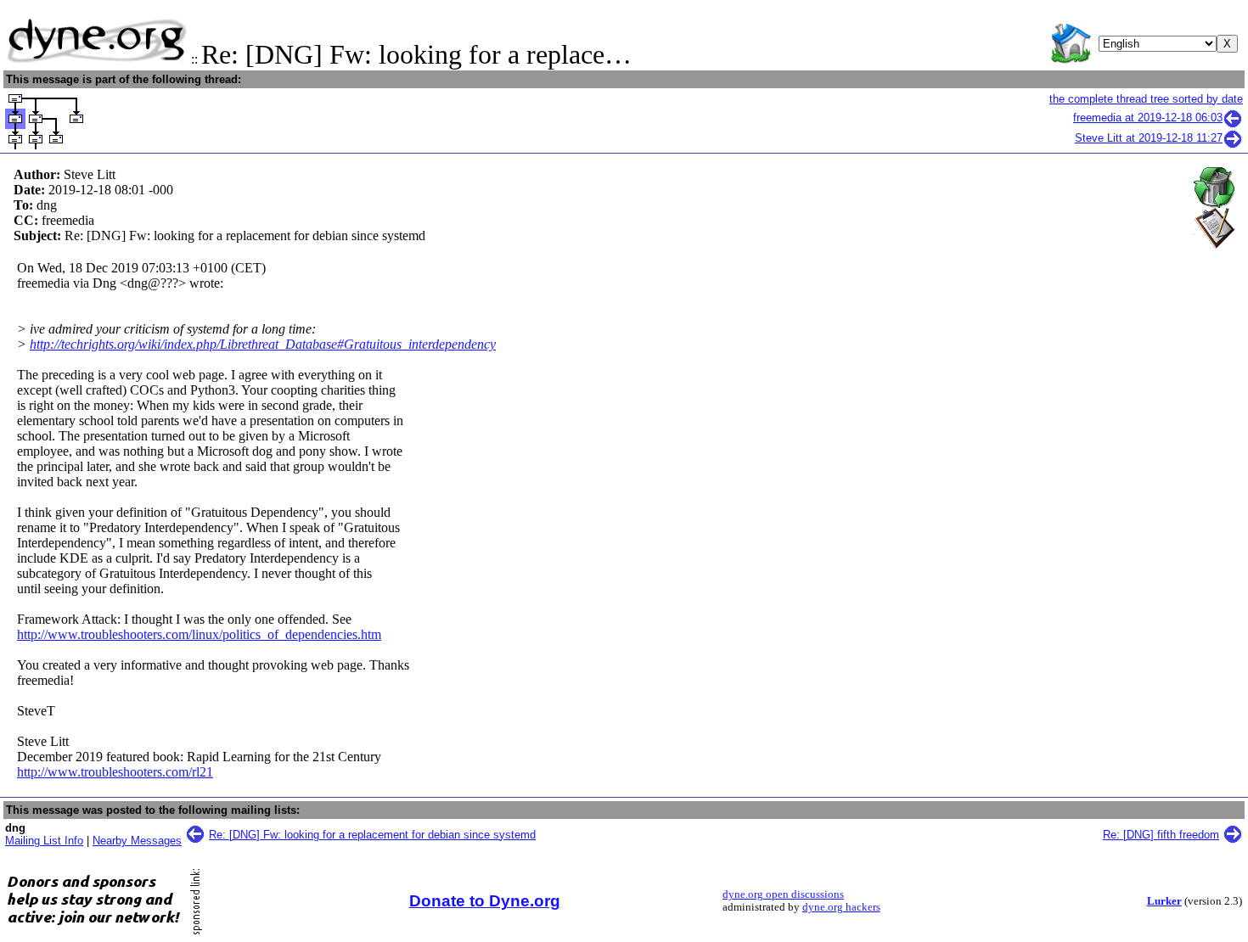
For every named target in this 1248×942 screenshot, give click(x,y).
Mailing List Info (44, 840)
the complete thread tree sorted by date (1146, 99)
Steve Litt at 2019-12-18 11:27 (1149, 138)
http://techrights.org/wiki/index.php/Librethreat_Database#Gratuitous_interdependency (263, 344)
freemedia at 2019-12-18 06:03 (1148, 117)
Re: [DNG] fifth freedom (1161, 834)
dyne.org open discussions (783, 894)
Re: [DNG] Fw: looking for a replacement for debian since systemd (372, 834)
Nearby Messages (137, 840)
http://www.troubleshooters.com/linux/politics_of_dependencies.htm (199, 634)
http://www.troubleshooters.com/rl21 (115, 772)
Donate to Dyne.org (484, 901)
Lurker (1164, 901)
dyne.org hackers (841, 907)
